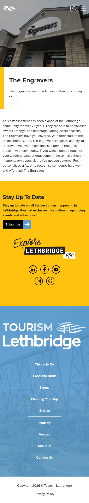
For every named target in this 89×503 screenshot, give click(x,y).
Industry (44, 422)
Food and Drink (44, 376)
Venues (44, 434)
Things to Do (44, 364)
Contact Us (44, 457)
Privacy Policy (44, 493)
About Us (45, 446)
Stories (44, 410)
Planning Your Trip (44, 399)
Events (44, 387)
